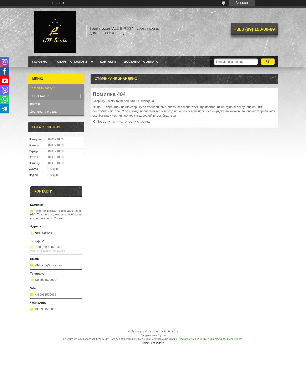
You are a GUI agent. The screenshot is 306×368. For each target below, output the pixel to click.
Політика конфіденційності (227, 339)
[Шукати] (268, 61)
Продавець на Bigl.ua (153, 335)
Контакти (108, 61)
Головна (39, 61)
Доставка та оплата (141, 61)
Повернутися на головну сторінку (123, 121)
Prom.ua (173, 331)
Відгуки (35, 103)
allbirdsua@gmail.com (48, 265)
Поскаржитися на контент (194, 339)
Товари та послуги (71, 61)
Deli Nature (41, 96)
